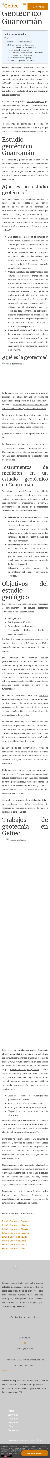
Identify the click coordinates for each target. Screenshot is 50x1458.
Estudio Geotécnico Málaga (15, 1225)
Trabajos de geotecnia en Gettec (22, 61)
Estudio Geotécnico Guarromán (19, 42)
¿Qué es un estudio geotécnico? (25, 47)
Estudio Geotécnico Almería (15, 1229)
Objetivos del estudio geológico (21, 58)
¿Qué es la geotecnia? (21, 50)
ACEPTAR (6, 1456)
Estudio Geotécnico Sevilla (14, 1236)
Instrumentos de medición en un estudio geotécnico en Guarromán (28, 54)
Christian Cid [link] (30, 1440)
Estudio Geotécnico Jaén (13, 1248)
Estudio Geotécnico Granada (15, 1221)
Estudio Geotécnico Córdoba (15, 1233)
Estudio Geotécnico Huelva (14, 1244)
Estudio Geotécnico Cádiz (14, 1240)
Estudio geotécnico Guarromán (21, 45)
